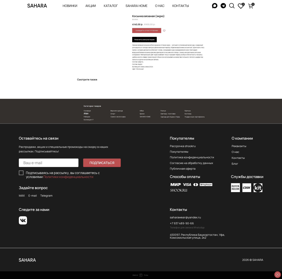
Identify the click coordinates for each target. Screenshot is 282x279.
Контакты (238, 158)
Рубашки (87, 117)
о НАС (159, 6)
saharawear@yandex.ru (185, 217)
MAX (22, 195)
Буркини (188, 111)
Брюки (142, 114)
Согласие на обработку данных (191, 163)
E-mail (32, 195)
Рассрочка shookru (183, 146)
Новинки (70, 6)
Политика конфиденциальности (192, 157)
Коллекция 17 (89, 120)
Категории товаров (92, 106)
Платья (163, 111)
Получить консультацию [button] (144, 40)
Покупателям (179, 152)
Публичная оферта (183, 169)
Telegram (46, 195)
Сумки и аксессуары (118, 117)
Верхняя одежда (116, 111)
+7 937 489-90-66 (182, 223)
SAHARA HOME (136, 6)
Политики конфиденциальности (68, 176)
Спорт (112, 114)
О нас (235, 152)
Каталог (111, 6)
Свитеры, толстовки (167, 114)
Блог (235, 164)
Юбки (142, 111)
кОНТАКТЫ (180, 6)
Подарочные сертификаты (195, 117)
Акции (90, 6)
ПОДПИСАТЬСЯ (102, 163)
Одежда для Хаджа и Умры (170, 117)
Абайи (86, 114)
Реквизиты (239, 146)
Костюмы (188, 114)
